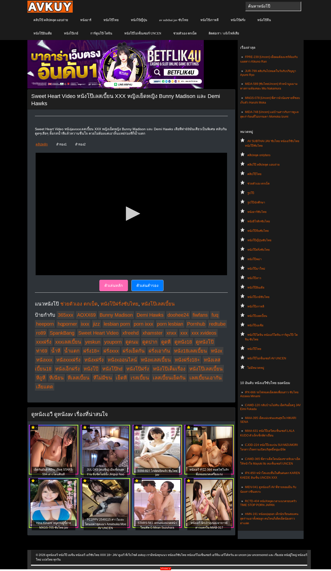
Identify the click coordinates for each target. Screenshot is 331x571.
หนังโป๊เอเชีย (255, 325)
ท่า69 (41, 351)
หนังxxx (44, 359)
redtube (217, 324)
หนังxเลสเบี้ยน (156, 359)
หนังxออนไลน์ (122, 359)
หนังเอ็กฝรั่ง (67, 368)
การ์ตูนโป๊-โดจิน (101, 33)
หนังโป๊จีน (264, 20)
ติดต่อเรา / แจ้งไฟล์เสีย (224, 33)
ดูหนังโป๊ (205, 342)
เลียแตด (44, 386)
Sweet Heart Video (98, 333)
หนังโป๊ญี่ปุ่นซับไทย (259, 240)
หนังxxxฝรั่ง (68, 359)
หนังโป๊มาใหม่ (256, 268)
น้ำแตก (71, 351)
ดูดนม (132, 342)
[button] (131, 213)
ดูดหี (166, 342)
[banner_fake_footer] (165, 569)
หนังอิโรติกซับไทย (258, 221)
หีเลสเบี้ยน (78, 377)
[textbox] (273, 6)
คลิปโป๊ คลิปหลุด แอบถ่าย (50, 20)
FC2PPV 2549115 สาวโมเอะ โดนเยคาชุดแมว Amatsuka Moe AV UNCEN (105, 524)
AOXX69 (86, 315)
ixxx (85, 324)
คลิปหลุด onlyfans (258, 155)
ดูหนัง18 (183, 342)
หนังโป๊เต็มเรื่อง (169, 368)
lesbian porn (117, 324)
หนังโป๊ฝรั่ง (238, 20)
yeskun (92, 342)
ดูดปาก (149, 342)
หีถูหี (40, 377)
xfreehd (130, 333)
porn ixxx (143, 324)
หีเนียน (56, 377)
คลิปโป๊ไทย (254, 174)
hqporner (67, 324)
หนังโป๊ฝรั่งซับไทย (258, 249)
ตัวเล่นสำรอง (147, 285)
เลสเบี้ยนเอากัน (205, 377)
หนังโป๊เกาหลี (209, 20)
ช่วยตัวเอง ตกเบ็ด (185, 33)
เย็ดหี (121, 377)
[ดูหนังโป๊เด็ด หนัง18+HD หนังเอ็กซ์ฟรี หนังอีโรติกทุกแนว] (50, 11)
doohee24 (178, 315)
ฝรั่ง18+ (91, 351)
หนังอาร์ (85, 20)
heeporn (45, 324)
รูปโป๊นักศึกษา (256, 202)
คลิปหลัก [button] (42, 144)
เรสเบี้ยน (140, 377)
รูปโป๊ (250, 193)
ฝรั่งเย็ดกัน (134, 351)
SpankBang (62, 333)
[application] (131, 214)
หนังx (216, 351)
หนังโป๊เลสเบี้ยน (257, 316)
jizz (96, 324)
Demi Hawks (150, 315)
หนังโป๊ (91, 368)
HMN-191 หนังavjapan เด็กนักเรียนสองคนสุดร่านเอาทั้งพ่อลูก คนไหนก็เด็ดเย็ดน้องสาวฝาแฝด (269, 518)
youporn (113, 342)
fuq (215, 315)
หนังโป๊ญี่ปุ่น (139, 20)
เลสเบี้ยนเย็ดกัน (169, 377)
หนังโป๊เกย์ (71, 33)
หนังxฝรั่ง (94, 359)
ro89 (41, 333)
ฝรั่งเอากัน (159, 351)
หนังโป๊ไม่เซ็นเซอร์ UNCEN (142, 33)
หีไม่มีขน (102, 377)
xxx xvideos (203, 333)
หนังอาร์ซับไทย (257, 212)
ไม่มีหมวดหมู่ (255, 368)
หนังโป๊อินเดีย (42, 33)
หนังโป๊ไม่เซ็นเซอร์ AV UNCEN (266, 358)
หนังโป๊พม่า (254, 259)
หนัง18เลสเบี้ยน (190, 351)
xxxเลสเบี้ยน (68, 342)
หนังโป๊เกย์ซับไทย (258, 297)
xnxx (171, 333)
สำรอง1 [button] (61, 144)
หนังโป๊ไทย (111, 20)
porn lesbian (170, 324)
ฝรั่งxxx (111, 351)
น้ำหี (55, 351)
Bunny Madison (116, 315)
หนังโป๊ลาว (254, 278)
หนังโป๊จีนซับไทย (258, 231)
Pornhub (196, 324)
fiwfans (200, 315)
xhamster (152, 333)
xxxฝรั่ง (43, 342)
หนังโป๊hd (112, 368)
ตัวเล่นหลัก (113, 285)
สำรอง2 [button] (80, 144)
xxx (184, 333)
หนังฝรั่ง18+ (187, 359)
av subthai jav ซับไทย (173, 20)
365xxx (65, 315)
